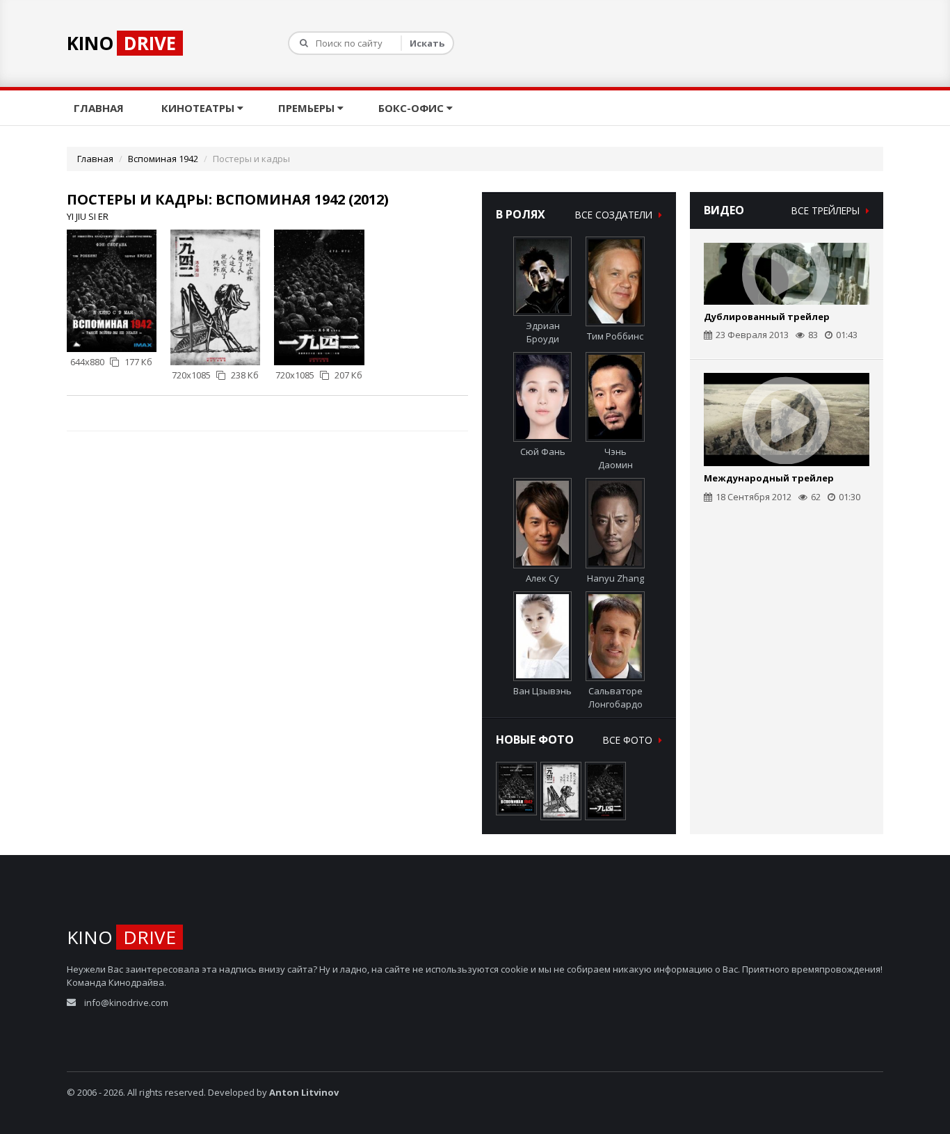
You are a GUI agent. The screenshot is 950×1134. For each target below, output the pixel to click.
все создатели (615, 214)
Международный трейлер (769, 478)
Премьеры (307, 108)
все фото (629, 739)
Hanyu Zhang (615, 578)
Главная (100, 108)
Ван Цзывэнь (542, 691)
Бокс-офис (412, 108)
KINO (121, 43)
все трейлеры (826, 210)
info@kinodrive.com (126, 1002)
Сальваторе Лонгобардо (615, 697)
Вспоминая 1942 (163, 158)
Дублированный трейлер (767, 316)
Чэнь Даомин (615, 458)
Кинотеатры (199, 108)
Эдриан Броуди (543, 332)
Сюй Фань (542, 451)
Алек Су (542, 578)
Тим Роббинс (615, 336)
